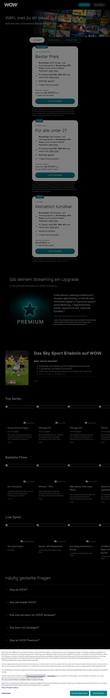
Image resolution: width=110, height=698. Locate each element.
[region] (55, 673)
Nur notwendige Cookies (79, 693)
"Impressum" (51, 676)
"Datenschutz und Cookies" (36, 676)
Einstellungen (6, 693)
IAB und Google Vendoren (10, 687)
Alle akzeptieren (98, 693)
